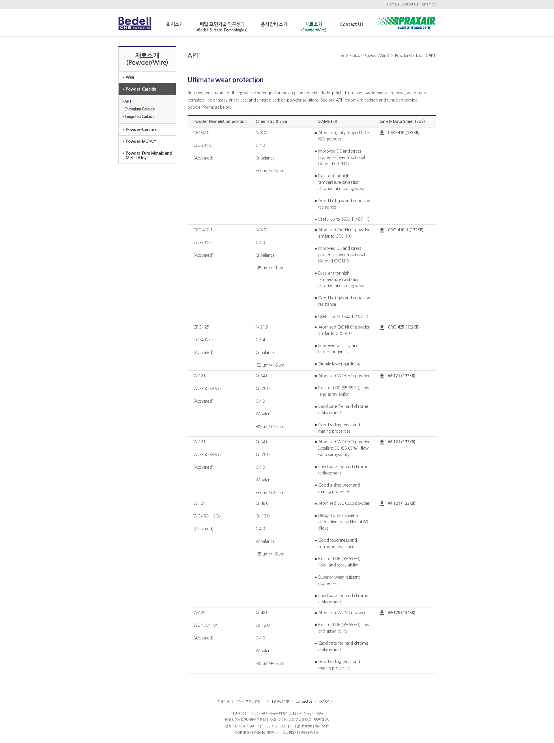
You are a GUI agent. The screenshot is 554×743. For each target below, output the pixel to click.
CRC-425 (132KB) (404, 327)
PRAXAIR (325, 701)
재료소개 (313, 27)
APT (128, 102)
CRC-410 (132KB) (404, 133)
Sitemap (429, 4)
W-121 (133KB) (401, 376)
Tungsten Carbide (139, 117)
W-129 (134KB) (401, 613)
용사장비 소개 (274, 24)
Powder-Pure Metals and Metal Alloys (149, 155)
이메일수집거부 (278, 701)
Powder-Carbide (141, 89)
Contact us (303, 701)
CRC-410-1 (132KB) (406, 230)
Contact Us (409, 4)
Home (391, 4)
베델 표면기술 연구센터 (222, 27)
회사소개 (175, 24)
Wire (130, 77)
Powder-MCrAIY (141, 141)
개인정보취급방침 (248, 701)
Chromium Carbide (139, 109)
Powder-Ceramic (141, 129)
